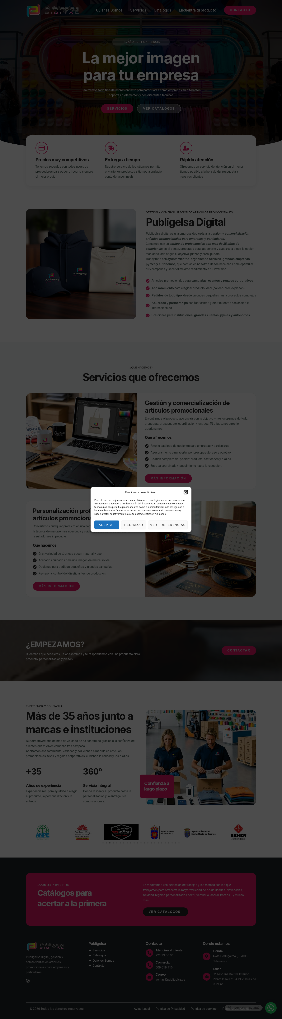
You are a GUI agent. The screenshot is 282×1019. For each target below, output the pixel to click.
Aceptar (107, 524)
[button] (186, 492)
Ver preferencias (168, 524)
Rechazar (133, 524)
